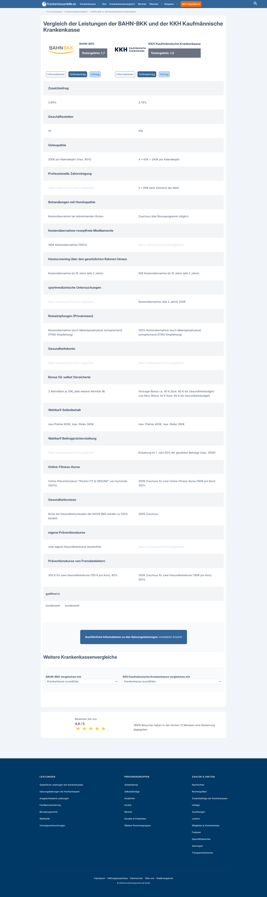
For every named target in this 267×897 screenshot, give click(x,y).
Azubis (127, 805)
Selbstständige (132, 791)
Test (104, 4)
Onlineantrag (78, 74)
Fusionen (196, 832)
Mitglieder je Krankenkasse (205, 825)
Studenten (129, 798)
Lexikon (196, 818)
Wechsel (153, 4)
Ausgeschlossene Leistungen (54, 798)
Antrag (95, 74)
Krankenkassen (88, 4)
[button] (98, 4)
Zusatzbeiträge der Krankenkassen (209, 798)
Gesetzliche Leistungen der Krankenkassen (61, 784)
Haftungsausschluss (117, 878)
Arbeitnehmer (131, 784)
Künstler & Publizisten (135, 818)
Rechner (142, 4)
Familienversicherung (50, 805)
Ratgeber (169, 4)
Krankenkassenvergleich (122, 4)
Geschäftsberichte (201, 839)
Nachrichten (198, 784)
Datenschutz (136, 878)
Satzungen (197, 846)
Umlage (196, 805)
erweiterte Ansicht (133, 637)
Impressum (99, 878)
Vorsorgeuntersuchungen (52, 825)
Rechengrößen (199, 791)
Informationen (56, 74)
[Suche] (255, 4)
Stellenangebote (165, 878)
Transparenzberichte (202, 852)
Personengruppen (137, 776)
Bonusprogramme (48, 811)
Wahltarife (45, 818)
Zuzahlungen (198, 811)
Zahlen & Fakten (203, 776)
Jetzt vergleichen (191, 4)
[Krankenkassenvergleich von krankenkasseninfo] (58, 4)
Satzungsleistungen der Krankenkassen (60, 791)
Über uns (149, 878)
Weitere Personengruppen (137, 825)
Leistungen (47, 776)
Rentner (128, 811)
